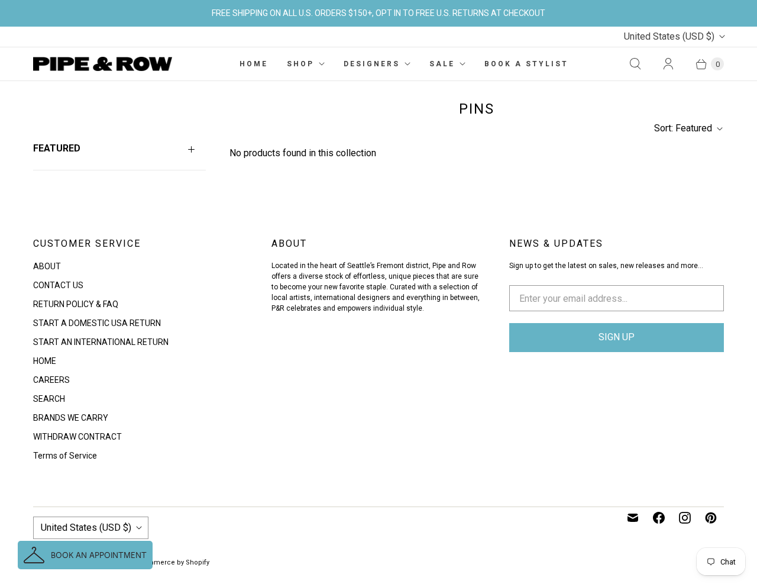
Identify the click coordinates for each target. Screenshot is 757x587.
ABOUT (47, 266)
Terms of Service (65, 455)
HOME (254, 64)
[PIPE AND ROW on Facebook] (659, 517)
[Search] (635, 64)
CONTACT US (58, 285)
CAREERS (51, 380)
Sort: (683, 128)
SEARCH (49, 399)
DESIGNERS (372, 64)
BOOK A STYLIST (526, 64)
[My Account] (668, 64)
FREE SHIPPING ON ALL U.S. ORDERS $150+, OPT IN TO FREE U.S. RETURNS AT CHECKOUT (378, 13)
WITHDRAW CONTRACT (77, 436)
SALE (442, 64)
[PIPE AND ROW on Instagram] (685, 517)
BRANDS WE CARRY (70, 417)
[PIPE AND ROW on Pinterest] (711, 517)
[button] (85, 555)
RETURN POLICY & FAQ (75, 304)
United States (669, 36)
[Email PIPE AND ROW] (633, 517)
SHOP (300, 64)
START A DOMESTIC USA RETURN (97, 323)
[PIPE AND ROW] (102, 64)
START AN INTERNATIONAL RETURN (101, 342)
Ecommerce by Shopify (172, 562)
